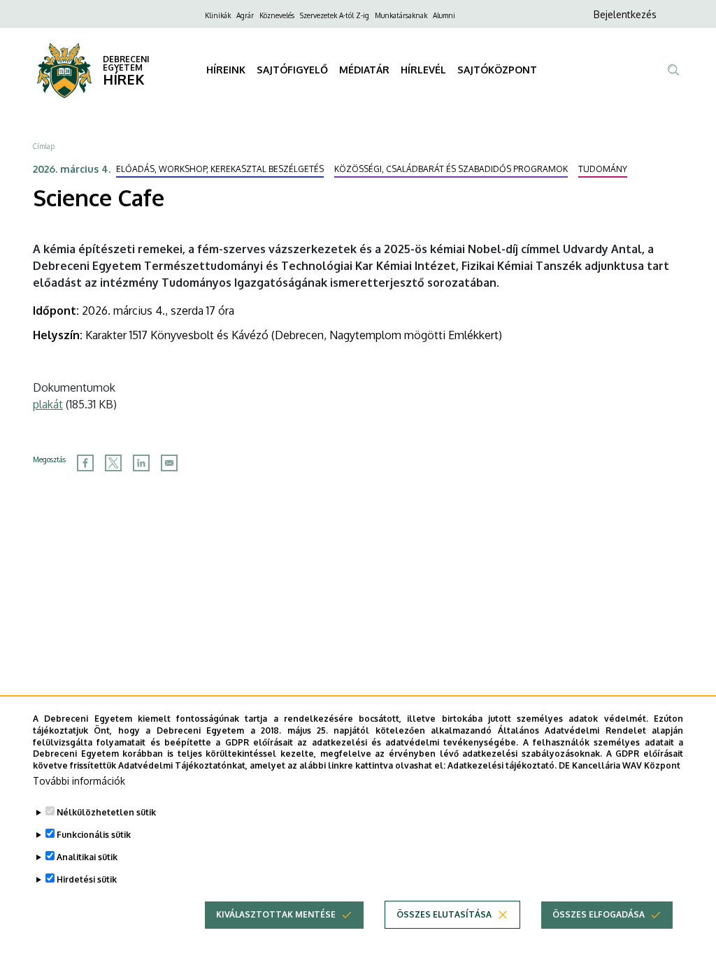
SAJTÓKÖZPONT (497, 70)
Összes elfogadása (598, 914)
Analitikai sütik (87, 857)
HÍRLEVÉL (423, 70)
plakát (48, 404)
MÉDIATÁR (364, 70)
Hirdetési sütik (87, 879)
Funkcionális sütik (94, 834)
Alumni (444, 15)
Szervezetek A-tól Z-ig (334, 15)
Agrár (245, 15)
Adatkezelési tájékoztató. (502, 765)
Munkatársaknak (401, 15)
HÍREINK (225, 70)
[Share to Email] (169, 463)
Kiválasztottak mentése (276, 914)
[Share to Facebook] (85, 463)
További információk (79, 781)
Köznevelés (276, 15)
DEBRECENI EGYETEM (126, 63)
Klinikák (218, 15)
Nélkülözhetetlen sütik (106, 812)
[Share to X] (113, 463)
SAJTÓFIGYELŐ (292, 70)
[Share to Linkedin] (141, 463)
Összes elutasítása (444, 914)
